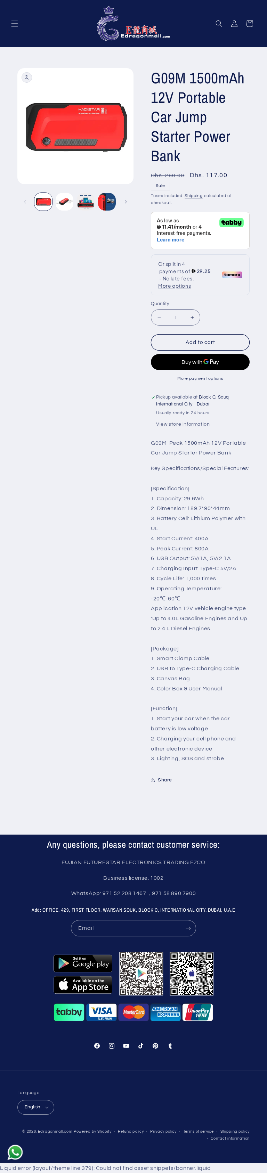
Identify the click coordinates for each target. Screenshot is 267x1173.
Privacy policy (163, 1131)
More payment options (200, 378)
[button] (14, 23)
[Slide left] (25, 202)
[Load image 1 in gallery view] (43, 202)
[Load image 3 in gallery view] (86, 202)
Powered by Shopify (93, 1131)
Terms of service (198, 1131)
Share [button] (165, 780)
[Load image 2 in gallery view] (64, 202)
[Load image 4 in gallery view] (107, 202)
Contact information (230, 1138)
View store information (183, 424)
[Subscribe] (188, 928)
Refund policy (131, 1131)
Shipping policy (235, 1131)
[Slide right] (126, 202)
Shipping (194, 196)
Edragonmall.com (55, 1131)
